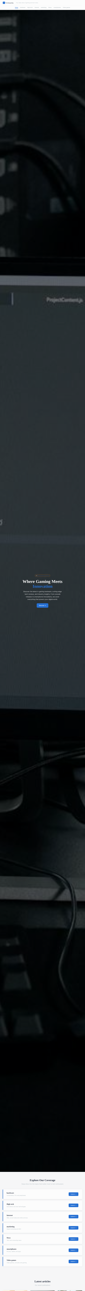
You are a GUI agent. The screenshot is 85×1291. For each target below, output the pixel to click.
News (50, 7)
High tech (30, 7)
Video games (66, 7)
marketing (43, 7)
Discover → (42, 605)
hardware (22, 7)
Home (16, 7)
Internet (37, 7)
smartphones (57, 7)
